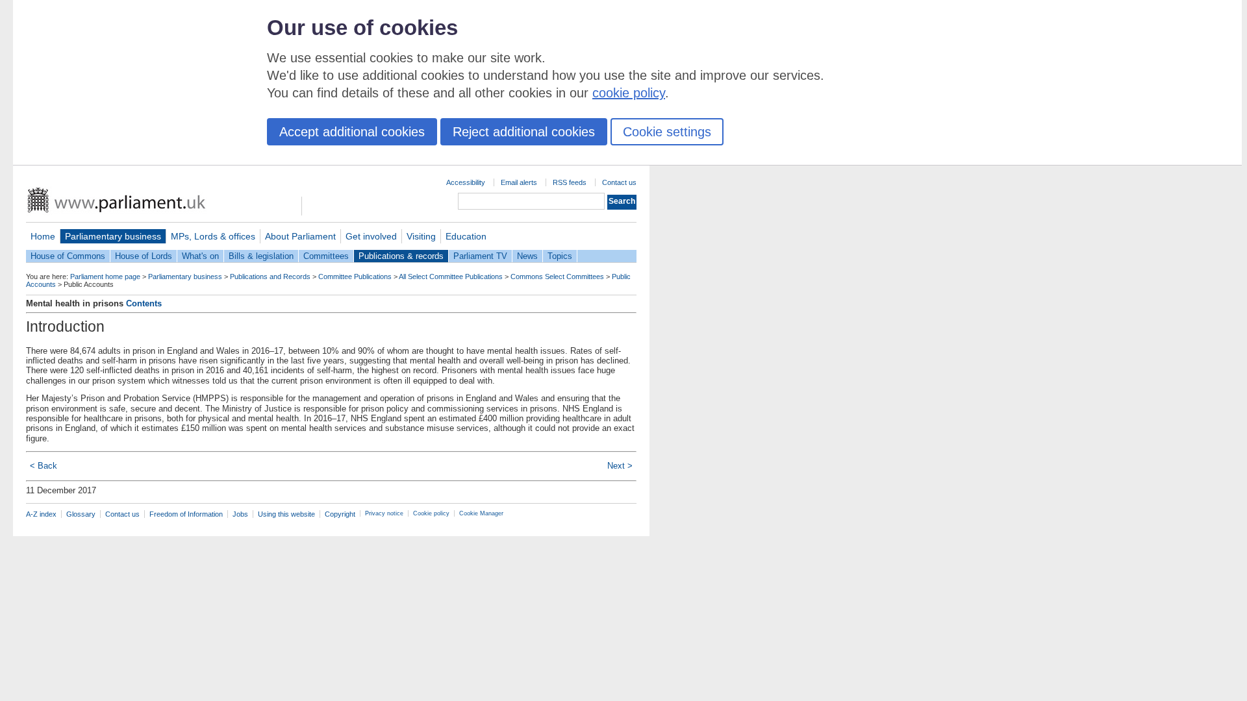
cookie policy (628, 93)
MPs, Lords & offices (213, 236)
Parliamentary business (113, 236)
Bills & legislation (261, 256)
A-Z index (41, 514)
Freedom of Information (186, 514)
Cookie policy (431, 513)
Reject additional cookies (524, 132)
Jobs (240, 514)
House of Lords (143, 256)
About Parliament (300, 236)
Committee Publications (355, 276)
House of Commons (68, 256)
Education (466, 236)
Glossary (80, 514)
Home (43, 236)
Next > (620, 466)
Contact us (619, 182)
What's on (200, 256)
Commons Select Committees (557, 276)
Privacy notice (384, 513)
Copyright (340, 514)
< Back (43, 466)
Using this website (286, 514)
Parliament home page (105, 276)
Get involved (371, 236)
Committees (326, 256)
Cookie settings (667, 132)
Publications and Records (270, 276)
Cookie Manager (481, 513)
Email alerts (519, 182)
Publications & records (401, 256)
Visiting (421, 236)
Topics (560, 256)
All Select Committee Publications (451, 276)
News (527, 256)
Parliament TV (480, 256)
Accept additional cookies (352, 132)
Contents (144, 303)
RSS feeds (569, 182)
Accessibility (465, 182)
